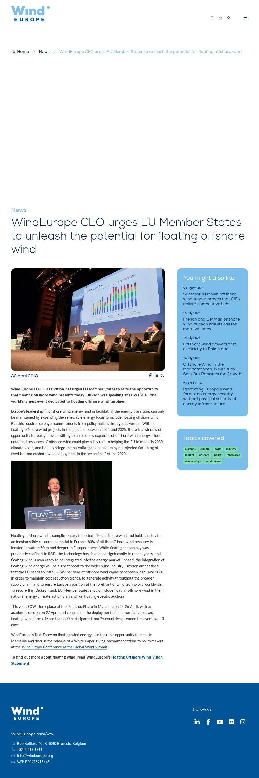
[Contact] (221, 18)
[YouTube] (220, 722)
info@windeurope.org (35, 756)
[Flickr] (231, 722)
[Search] (212, 18)
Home (23, 51)
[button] (245, 17)
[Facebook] (208, 722)
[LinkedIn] (197, 722)
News (44, 51)
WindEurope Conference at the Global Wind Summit (64, 647)
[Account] (229, 18)
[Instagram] (242, 722)
